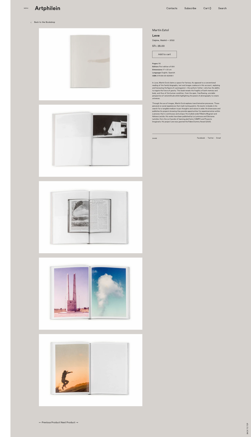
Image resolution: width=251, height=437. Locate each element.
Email (218, 138)
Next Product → (69, 422)
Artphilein (47, 8)
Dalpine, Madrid (159, 40)
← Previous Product (49, 422)
